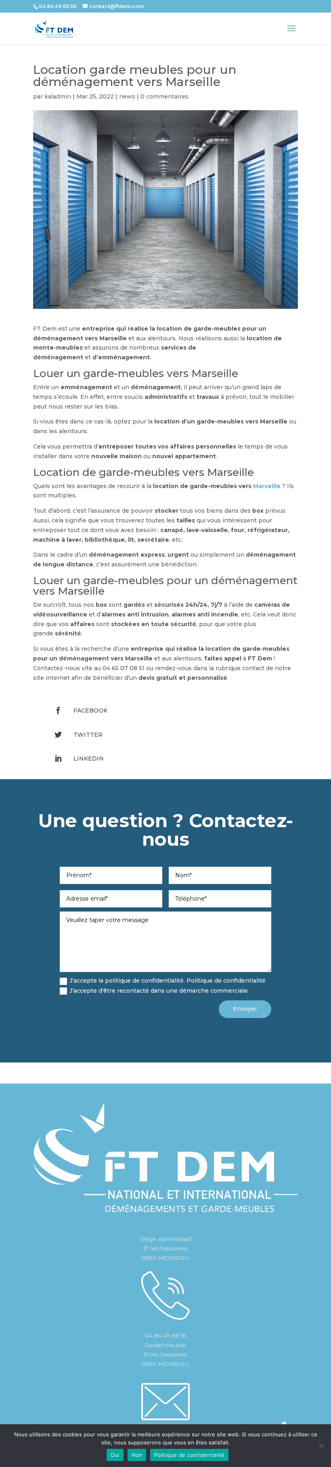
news (127, 96)
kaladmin (57, 96)
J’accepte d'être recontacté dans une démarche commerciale (158, 990)
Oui (115, 1455)
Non (137, 1455)
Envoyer (245, 1008)
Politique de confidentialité (189, 1455)
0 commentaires (164, 96)
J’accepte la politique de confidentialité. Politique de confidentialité (167, 980)
